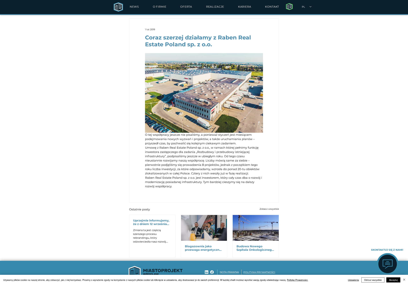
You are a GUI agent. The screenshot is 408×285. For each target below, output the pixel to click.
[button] (159, 7)
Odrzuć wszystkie (373, 279)
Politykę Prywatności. (297, 279)
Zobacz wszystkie (269, 209)
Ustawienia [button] (353, 279)
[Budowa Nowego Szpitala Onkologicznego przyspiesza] (256, 228)
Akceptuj (393, 279)
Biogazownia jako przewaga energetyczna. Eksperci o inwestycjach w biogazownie (203, 248)
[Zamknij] (404, 279)
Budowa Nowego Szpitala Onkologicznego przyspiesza (255, 248)
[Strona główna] (289, 7)
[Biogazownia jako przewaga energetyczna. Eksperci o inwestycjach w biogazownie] (204, 228)
